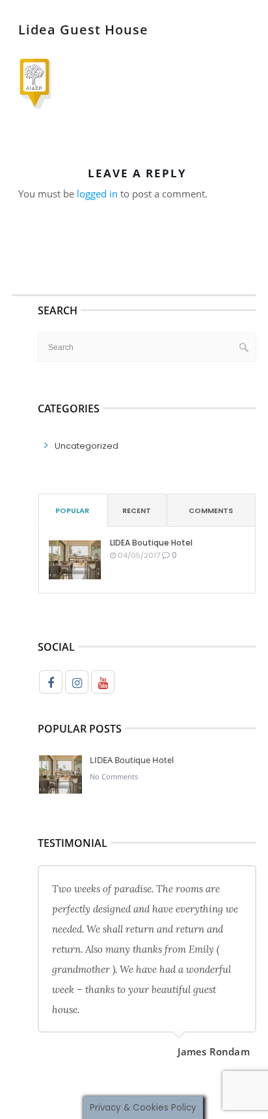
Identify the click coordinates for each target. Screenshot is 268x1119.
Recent (136, 510)
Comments (211, 510)
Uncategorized (86, 446)
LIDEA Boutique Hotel (151, 542)
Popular (72, 510)
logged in (97, 193)
